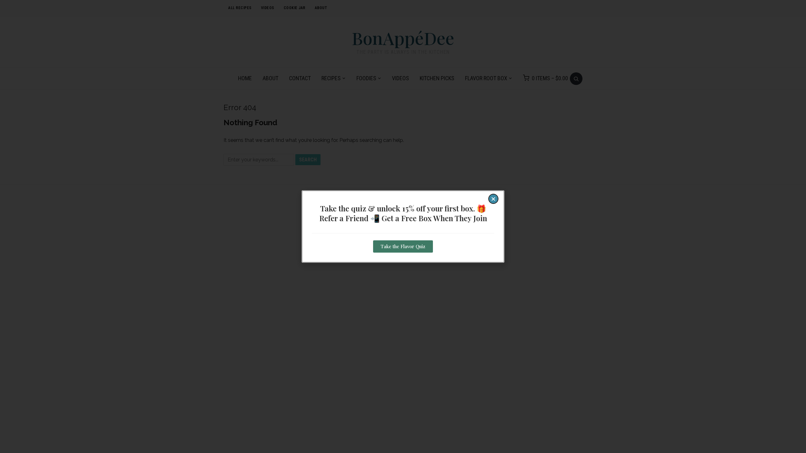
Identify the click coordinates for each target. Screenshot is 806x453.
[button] (493, 198)
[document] (403, 226)
